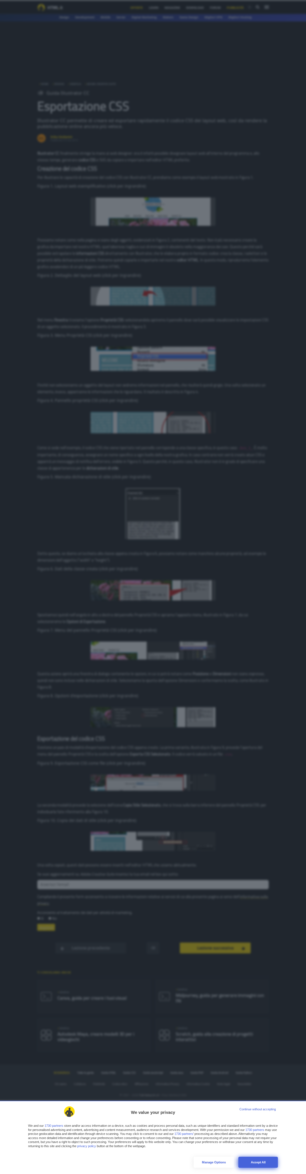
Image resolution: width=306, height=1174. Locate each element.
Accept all (258, 1162)
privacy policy (86, 1146)
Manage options (214, 1162)
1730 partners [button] (54, 1125)
